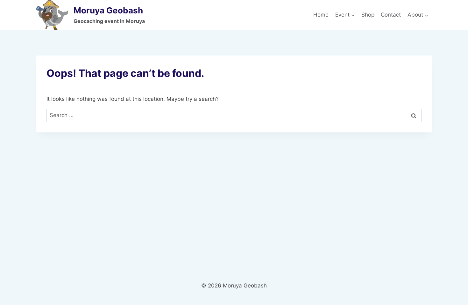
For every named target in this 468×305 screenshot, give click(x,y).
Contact (391, 14)
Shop (367, 14)
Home (321, 14)
